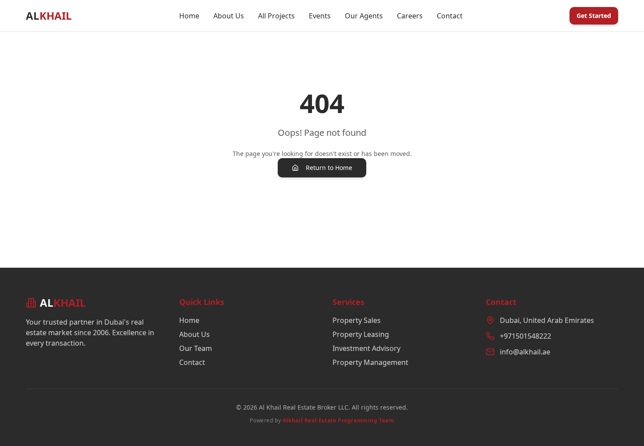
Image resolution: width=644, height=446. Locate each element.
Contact (450, 16)
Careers (410, 16)
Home (189, 16)
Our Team (195, 348)
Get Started (594, 15)
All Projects (276, 16)
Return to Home (329, 167)
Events (320, 16)
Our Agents (364, 16)
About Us (228, 16)
